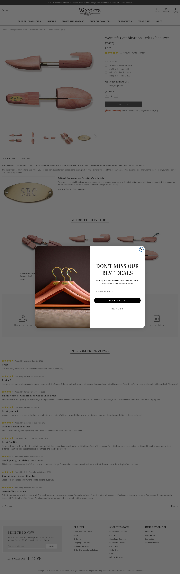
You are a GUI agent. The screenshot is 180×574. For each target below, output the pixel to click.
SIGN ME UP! (117, 300)
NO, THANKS (117, 309)
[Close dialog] (141, 249)
